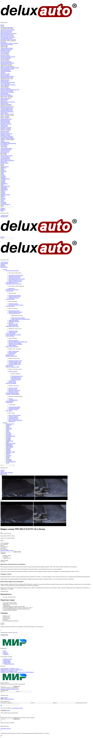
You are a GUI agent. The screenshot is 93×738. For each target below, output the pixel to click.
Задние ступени (4, 126)
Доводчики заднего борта (6, 31)
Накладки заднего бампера (7, 90)
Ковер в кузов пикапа (6, 98)
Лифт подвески (4, 112)
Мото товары (4, 153)
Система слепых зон (5, 156)
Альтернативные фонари (6, 148)
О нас (4, 650)
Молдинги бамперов (5, 88)
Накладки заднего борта (6, 32)
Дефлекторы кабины (5, 70)
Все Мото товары (5, 163)
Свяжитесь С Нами (7, 659)
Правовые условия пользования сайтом (10, 689)
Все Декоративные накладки (7, 68)
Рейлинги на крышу (5, 134)
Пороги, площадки (5, 116)
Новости (5, 651)
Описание (3, 553)
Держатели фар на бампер (7, 48)
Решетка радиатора (5, 75)
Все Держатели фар (5, 51)
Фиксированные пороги (6, 119)
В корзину (3, 550)
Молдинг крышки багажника (7, 62)
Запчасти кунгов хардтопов (7, 35)
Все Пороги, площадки (6, 123)
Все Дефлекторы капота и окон (8, 82)
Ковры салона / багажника (7, 95)
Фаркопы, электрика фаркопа (7, 138)
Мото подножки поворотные (7, 160)
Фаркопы (3, 141)
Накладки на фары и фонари (7, 66)
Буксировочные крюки (6, 61)
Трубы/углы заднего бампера (7, 92)
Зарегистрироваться (9, 699)
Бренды (2, 164)
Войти (8, 710)
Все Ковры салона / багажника (8, 101)
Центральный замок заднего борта (9, 33)
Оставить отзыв (4, 634)
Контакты (5, 653)
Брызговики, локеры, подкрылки (8, 39)
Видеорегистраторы (5, 55)
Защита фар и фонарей (6, 71)
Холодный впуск (4, 144)
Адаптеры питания (5, 158)
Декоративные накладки (6, 64)
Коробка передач (4, 103)
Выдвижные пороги (5, 120)
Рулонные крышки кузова (7, 108)
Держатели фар (4, 45)
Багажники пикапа (5, 131)
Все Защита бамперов (6, 94)
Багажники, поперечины (6, 133)
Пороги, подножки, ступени (7, 114)
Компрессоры (4, 161)
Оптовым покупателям (8, 663)
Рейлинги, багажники (6, 128)
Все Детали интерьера (6, 57)
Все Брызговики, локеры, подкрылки (9, 43)
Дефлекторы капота (5, 79)
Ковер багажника (5, 99)
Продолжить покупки (6, 728)
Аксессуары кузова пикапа (7, 27)
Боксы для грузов (5, 132)
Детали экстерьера (5, 59)
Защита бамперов (5, 86)
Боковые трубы (4, 125)
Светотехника (4, 145)
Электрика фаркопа (5, 142)
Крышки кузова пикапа (6, 104)
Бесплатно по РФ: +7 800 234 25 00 (9, 672)
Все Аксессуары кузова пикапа (8, 37)
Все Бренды (6, 654)
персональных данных (17, 708)
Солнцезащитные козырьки (7, 137)
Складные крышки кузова (7, 109)
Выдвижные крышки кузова (7, 106)
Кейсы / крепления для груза (7, 34)
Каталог (2, 24)
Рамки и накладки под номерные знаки (10, 67)
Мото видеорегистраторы (6, 155)
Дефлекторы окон (5, 81)
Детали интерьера (5, 53)
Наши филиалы (4, 216)
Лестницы (3, 72)
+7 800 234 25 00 (4, 215)
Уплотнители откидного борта (8, 29)
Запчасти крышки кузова (6, 110)
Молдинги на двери (5, 73)
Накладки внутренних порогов (8, 56)
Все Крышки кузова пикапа (7, 111)
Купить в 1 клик (9, 550)
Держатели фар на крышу (6, 49)
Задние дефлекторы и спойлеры (8, 84)
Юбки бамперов (4, 93)
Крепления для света (5, 50)
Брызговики (3, 42)
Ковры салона (4, 100)
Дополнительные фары (6, 149)
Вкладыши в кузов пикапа (7, 44)
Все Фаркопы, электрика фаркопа (8, 143)
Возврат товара (6, 662)
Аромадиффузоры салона (6, 38)
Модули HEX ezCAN (5, 159)
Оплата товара (6, 660)
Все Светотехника (5, 152)
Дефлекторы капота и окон (7, 77)
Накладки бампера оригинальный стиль (10, 89)
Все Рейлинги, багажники (7, 136)
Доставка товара (7, 661)
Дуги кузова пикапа (5, 83)
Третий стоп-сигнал (5, 150)
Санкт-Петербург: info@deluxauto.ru (25, 672)
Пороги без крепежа (5, 121)
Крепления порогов (5, 122)
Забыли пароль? (4, 697)
